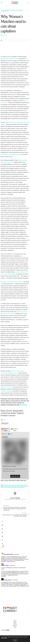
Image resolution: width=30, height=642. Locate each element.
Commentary (20, 10)
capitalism (13, 485)
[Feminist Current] (15, 2)
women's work (21, 487)
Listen (15, 624)
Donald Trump (19, 485)
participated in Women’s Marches (9, 58)
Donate (15, 625)
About (15, 621)
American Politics (9, 10)
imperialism (11, 486)
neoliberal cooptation (6, 391)
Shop (15, 627)
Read (15, 622)
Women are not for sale (7, 387)
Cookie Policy (4, 638)
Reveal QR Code (15, 476)
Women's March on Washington (11, 487)
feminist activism (4, 486)
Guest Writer (15, 498)
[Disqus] (15, 569)
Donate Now (4, 423)
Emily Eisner (4, 34)
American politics (7, 485)
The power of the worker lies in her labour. (12, 281)
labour (15, 486)
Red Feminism (23, 404)
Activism (2, 10)
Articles (15, 10)
